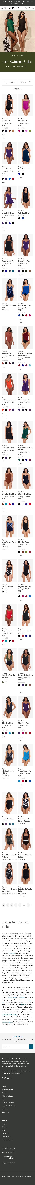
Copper (10, 131)
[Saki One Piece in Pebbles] (9, 755)
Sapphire (30, 781)
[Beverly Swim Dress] (25, 153)
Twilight (10, 223)
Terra (3, 363)
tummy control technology (10, 1014)
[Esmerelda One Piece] (25, 659)
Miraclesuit (11, 953)
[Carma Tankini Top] (25, 755)
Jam (26, 365)
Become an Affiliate (8, 1102)
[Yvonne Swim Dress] (25, 615)
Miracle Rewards (14, 2)
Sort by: (9, 82)
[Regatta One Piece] (25, 570)
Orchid (26, 131)
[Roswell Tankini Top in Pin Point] (9, 839)
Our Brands (5, 1109)
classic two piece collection (16, 997)
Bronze (30, 271)
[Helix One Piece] (9, 570)
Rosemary (13, 733)
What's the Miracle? (8, 1089)
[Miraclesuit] (16, 8)
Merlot (19, 365)
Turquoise (30, 365)
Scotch (13, 131)
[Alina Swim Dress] (9, 432)
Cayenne (13, 179)
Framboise (19, 131)
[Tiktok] (10, 1078)
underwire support (7, 1022)
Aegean (13, 271)
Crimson (23, 636)
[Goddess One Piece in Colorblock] (25, 337)
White (23, 504)
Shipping (4, 1124)
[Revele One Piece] (25, 245)
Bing (10, 363)
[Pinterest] (8, 1078)
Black (3, 131)
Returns (4, 1127)
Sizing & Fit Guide (7, 1096)
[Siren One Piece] (25, 707)
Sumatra (30, 685)
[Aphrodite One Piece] (9, 478)
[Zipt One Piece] (25, 526)
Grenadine (30, 552)
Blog (3, 1099)
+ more (3, 135)
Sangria (30, 410)
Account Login (6, 1136)
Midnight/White (6, 591)
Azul (23, 218)
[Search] (6, 8)
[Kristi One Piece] (9, 707)
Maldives (6, 504)
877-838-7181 (19, 1176)
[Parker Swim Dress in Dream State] (9, 873)
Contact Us (5, 1133)
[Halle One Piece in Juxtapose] (9, 659)
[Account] (25, 8)
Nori (26, 271)
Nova (10, 824)
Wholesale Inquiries (7, 1140)
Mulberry (6, 179)
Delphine (10, 179)
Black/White (3, 591)
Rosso (10, 410)
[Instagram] (5, 1078)
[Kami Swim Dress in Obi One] (25, 432)
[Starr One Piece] (25, 105)
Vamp (23, 781)
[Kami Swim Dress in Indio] (9, 289)
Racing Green (19, 460)
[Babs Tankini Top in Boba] (25, 873)
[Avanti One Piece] (9, 803)
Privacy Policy (28, 1176)
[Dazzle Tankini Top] (25, 289)
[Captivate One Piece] (9, 384)
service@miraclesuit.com (8, 1176)
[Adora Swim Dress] (9, 197)
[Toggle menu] (2, 8)
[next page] (32, 905)
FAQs (3, 1130)
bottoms (24, 1004)
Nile (13, 824)
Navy (19, 174)
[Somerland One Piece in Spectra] (25, 839)
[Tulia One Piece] (25, 197)
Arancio (3, 410)
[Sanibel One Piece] (9, 153)
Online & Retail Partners (9, 1106)
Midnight (6, 131)
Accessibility (5, 1112)
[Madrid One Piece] (25, 478)
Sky (10, 733)
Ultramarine (30, 636)
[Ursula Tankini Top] (9, 245)
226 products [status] (17, 89)
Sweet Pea (30, 131)
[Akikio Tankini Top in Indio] (9, 526)
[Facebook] (2, 1078)
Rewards (4, 1093)
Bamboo (3, 682)
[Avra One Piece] (9, 337)
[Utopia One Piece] (9, 615)
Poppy (10, 504)
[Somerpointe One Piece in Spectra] (25, 803)
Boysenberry (30, 460)
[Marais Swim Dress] (25, 384)
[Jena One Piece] (9, 105)
